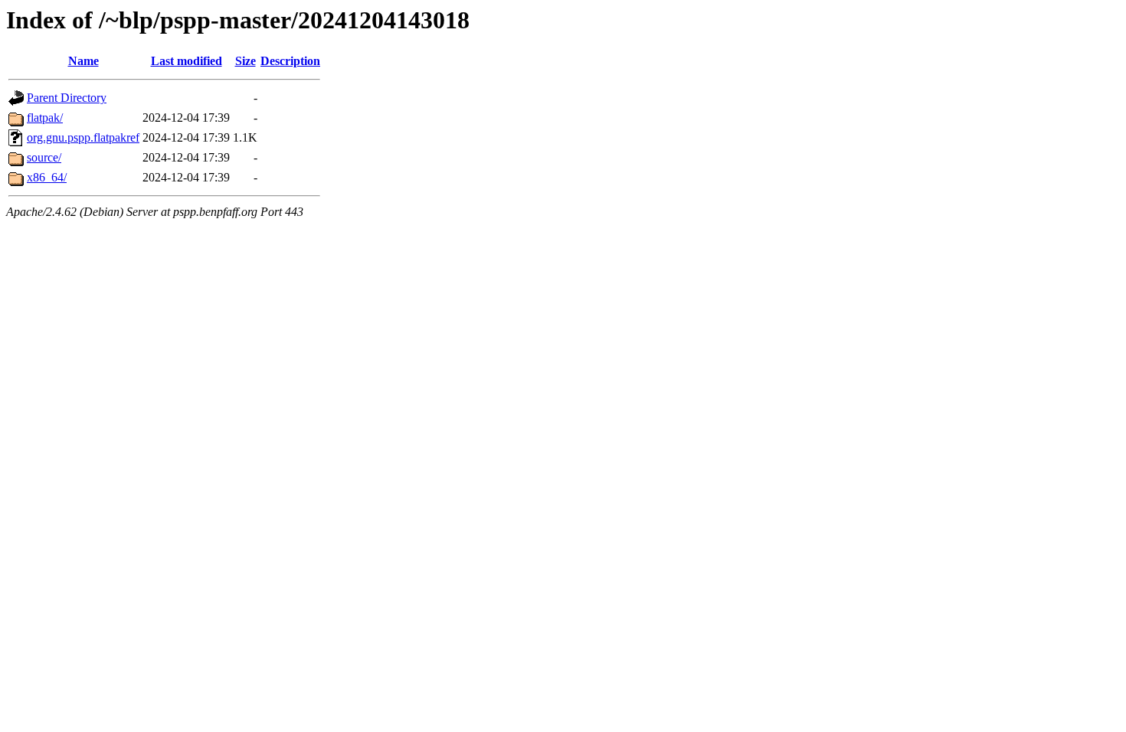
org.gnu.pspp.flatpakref (83, 137)
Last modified (186, 60)
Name (83, 60)
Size (245, 60)
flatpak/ (45, 117)
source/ (44, 157)
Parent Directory (66, 97)
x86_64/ (47, 177)
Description (290, 60)
